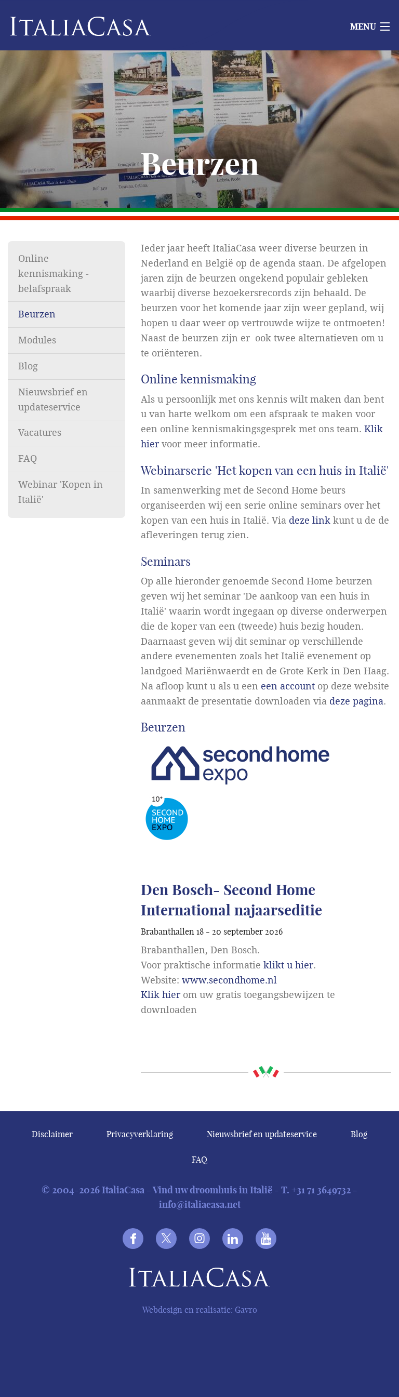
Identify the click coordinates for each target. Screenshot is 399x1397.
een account (288, 686)
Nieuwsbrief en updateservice (262, 1134)
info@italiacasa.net (200, 1204)
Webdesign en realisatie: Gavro (199, 1310)
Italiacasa (199, 1279)
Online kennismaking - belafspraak (53, 274)
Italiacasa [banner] (63, 26)
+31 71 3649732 (321, 1190)
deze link (309, 520)
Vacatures (39, 432)
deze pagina (356, 701)
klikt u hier (288, 965)
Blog (28, 366)
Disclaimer (52, 1134)
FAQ (27, 458)
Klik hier (160, 995)
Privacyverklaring (140, 1134)
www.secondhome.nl (229, 980)
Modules (37, 340)
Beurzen (37, 314)
